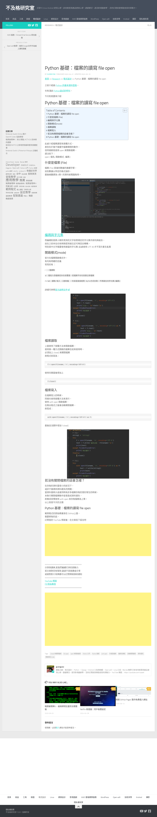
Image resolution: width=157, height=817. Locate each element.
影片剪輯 (19, 177)
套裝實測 (32, 174)
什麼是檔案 (112, 654)
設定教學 (25, 192)
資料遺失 (140, 654)
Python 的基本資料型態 (66, 85)
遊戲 (28, 19)
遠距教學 (9, 196)
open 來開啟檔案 (76, 654)
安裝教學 (11, 176)
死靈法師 (9, 186)
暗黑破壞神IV (31, 183)
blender (17, 162)
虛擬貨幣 (16, 193)
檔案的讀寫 (121, 654)
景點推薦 (29, 181)
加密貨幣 (116, 19)
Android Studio (10, 162)
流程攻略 (21, 186)
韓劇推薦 (9, 199)
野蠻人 (26, 196)
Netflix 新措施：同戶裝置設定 (93, 709)
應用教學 (12, 180)
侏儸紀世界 (32, 171)
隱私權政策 (143, 19)
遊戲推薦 (34, 193)
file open (66, 654)
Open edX (106, 19)
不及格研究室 (20, 8)
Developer (13, 164)
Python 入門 (86, 654)
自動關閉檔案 (131, 654)
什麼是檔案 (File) (55, 117)
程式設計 (37, 19)
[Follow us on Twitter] (32, 25)
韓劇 (31, 196)
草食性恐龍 (9, 193)
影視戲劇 (65, 19)
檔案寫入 (52, 130)
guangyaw (51, 74)
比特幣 (16, 186)
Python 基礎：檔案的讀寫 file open (63, 114)
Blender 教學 (24, 162)
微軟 (24, 177)
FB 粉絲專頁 (50, 584)
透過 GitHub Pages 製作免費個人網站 (131, 700)
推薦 (22, 180)
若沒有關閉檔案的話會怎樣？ (61, 134)
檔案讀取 (52, 127)
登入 (58, 728)
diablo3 (24, 165)
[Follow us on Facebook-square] (36, 25)
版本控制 (27, 186)
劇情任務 (9, 174)
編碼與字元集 (54, 120)
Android (126, 19)
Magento (8, 168)
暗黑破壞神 (10, 183)
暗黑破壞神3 (20, 183)
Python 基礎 (95, 654)
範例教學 (34, 186)
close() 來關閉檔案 (55, 654)
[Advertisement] (98, 48)
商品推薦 (24, 174)
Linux (46, 19)
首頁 (7, 19)
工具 (21, 19)
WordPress (95, 19)
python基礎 (9, 171)
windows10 (22, 171)
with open (104, 654)
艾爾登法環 (27, 189)
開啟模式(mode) (55, 124)
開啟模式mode (50, 657)
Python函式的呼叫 (62, 91)
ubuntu (15, 171)
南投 (14, 174)
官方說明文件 (61, 290)
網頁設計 (54, 19)
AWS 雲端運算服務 (79, 19)
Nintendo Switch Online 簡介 (16, 134)
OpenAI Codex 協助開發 (14, 137)
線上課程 (20, 189)
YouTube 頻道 (51, 581)
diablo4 (32, 165)
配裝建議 (18, 195)
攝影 (134, 19)
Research (49, 25)
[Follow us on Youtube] (29, 25)
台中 (18, 173)
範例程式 (11, 189)
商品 (14, 19)
